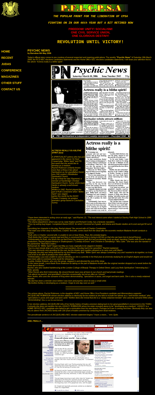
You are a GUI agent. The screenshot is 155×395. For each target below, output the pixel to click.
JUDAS (6, 64)
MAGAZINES (10, 76)
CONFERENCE (11, 70)
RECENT (7, 57)
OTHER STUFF (11, 83)
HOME (5, 51)
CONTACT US (10, 89)
